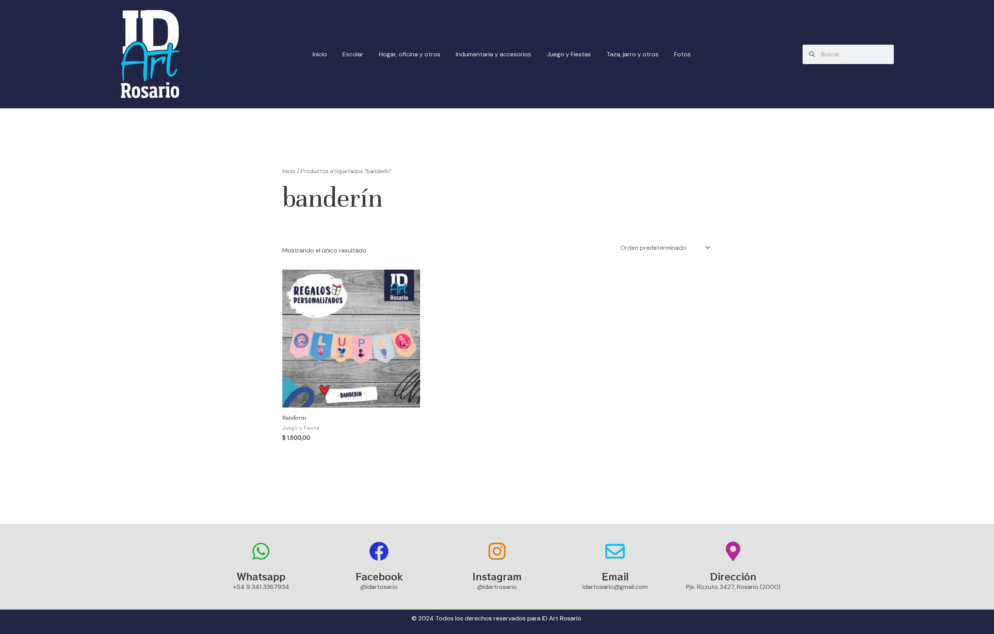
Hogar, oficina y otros (409, 54)
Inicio (320, 54)
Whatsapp (261, 576)
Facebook (379, 576)
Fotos (682, 54)
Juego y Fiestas (569, 54)
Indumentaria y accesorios (493, 54)
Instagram (497, 576)
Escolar (352, 54)
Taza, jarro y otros (632, 54)
